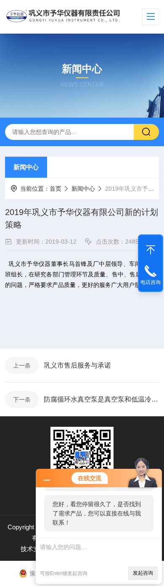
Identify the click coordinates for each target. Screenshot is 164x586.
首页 (55, 188)
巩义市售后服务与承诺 (77, 365)
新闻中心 (26, 167)
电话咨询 (150, 282)
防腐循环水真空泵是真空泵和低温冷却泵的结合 (101, 399)
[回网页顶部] (150, 247)
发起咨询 (143, 573)
